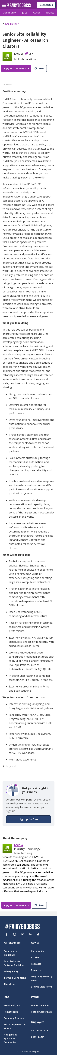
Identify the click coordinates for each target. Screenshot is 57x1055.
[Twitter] (22, 934)
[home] (19, 6)
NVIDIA (18, 845)
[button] (40, 68)
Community (9, 12)
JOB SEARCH (12, 23)
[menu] (4, 3)
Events (50, 12)
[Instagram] (14, 934)
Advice (37, 12)
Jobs (24, 12)
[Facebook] (6, 934)
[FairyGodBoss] (22, 927)
